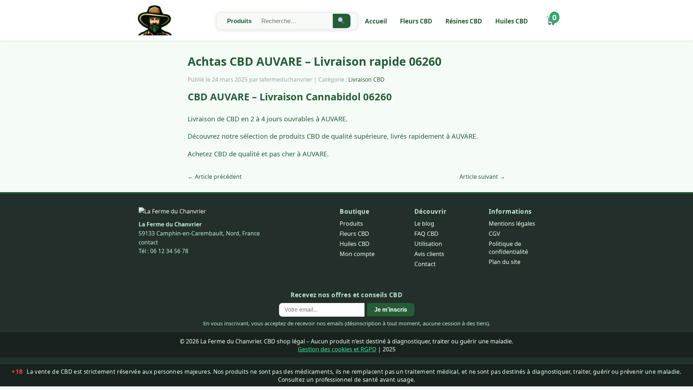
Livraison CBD (366, 79)
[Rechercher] (341, 21)
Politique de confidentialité (508, 248)
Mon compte (357, 254)
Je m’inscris (390, 309)
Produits (351, 224)
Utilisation (428, 244)
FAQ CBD (426, 234)
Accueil (376, 21)
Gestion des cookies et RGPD (337, 349)
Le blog (424, 224)
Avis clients (429, 254)
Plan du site (504, 262)
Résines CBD (463, 21)
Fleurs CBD (416, 21)
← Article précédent (215, 177)
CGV (494, 234)
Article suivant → (482, 177)
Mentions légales (512, 224)
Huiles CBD (511, 21)
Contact (425, 264)
